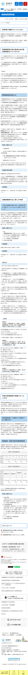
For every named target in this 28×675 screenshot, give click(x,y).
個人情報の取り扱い (14, 633)
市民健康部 (4, 546)
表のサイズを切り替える (14, 451)
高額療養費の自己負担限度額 (8, 602)
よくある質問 (18, 634)
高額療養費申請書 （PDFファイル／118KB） (14, 534)
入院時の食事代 (21, 115)
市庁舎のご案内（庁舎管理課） (8, 587)
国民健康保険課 (12, 546)
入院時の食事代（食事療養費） (8, 605)
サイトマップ (5, 633)
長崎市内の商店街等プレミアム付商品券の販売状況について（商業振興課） (13, 584)
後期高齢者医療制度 (5, 608)
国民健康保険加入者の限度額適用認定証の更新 (12, 611)
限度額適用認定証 (6, 64)
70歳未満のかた (6, 273)
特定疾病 (3, 614)
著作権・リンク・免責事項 (8, 634)
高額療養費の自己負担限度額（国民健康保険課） (12, 577)
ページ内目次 (6, 22)
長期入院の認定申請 (15, 124)
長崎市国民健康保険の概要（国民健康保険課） (12, 590)
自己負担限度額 (19, 57)
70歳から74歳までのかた (19, 273)
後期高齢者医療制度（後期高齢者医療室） (11, 580)
